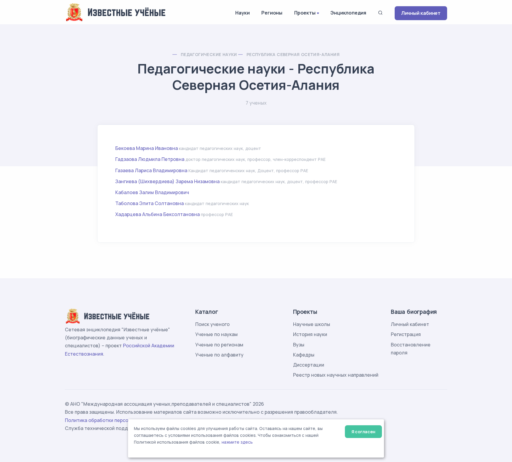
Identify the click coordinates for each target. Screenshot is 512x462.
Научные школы (311, 324)
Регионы (271, 12)
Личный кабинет (421, 13)
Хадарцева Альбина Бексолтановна (157, 214)
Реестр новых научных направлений (335, 375)
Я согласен (363, 431)
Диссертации (308, 365)
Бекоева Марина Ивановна (146, 148)
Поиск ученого (212, 324)
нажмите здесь (237, 442)
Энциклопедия (348, 12)
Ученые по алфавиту (219, 354)
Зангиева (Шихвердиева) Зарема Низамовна (168, 181)
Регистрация (406, 334)
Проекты (305, 12)
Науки (242, 12)
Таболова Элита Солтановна (149, 203)
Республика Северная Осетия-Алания (293, 54)
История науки (310, 334)
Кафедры (303, 354)
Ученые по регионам (219, 344)
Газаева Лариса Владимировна (151, 170)
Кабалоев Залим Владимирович (152, 192)
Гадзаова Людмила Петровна (149, 159)
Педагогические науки (209, 54)
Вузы (298, 344)
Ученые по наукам (216, 334)
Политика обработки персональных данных (116, 420)
